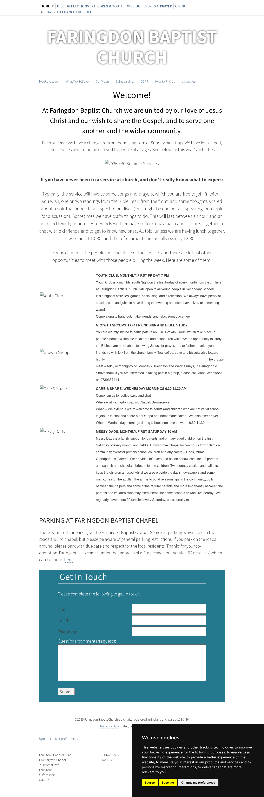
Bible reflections (73, 6)
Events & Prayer (158, 6)
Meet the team (49, 81)
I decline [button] (168, 782)
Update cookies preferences (58, 739)
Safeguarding (125, 81)
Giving (180, 6)
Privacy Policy (109, 726)
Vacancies (188, 81)
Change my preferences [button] (198, 782)
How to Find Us (165, 81)
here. (68, 559)
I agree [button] (150, 782)
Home (45, 6)
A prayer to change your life (66, 11)
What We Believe (77, 81)
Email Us (106, 760)
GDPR (144, 81)
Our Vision (102, 81)
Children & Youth (108, 6)
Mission (133, 6)
